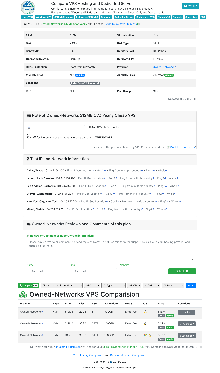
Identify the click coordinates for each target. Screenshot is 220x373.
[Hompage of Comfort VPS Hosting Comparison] (28, 7)
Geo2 (100, 170)
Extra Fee (131, 311)
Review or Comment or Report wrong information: (62, 235)
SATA (95, 311)
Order (81, 75)
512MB (69, 311)
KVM (55, 311)
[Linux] (145, 312)
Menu (191, 5)
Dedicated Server (124, 17)
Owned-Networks (163, 67)
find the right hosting (104, 8)
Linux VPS (27, 17)
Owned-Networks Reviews (56, 224)
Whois (161, 170)
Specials (177, 17)
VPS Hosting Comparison (88, 355)
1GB (67, 335)
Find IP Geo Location (79, 170)
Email (73, 265)
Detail (170, 75)
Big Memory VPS (145, 17)
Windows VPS (43, 17)
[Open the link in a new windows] (43, 311)
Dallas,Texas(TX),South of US (85, 83)
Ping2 (149, 170)
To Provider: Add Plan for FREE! (125, 346)
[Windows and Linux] (147, 336)
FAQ (203, 17)
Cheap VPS (164, 17)
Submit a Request (69, 346)
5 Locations (186, 324)
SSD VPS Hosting (63, 17)
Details (170, 315)
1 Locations (186, 312)
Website (124, 265)
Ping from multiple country (125, 170)
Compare (106, 17)
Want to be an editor (182, 147)
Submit (181, 271)
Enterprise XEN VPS (87, 17)
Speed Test (191, 17)
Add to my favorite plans (121, 23)
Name (30, 265)
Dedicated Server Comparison (128, 355)
